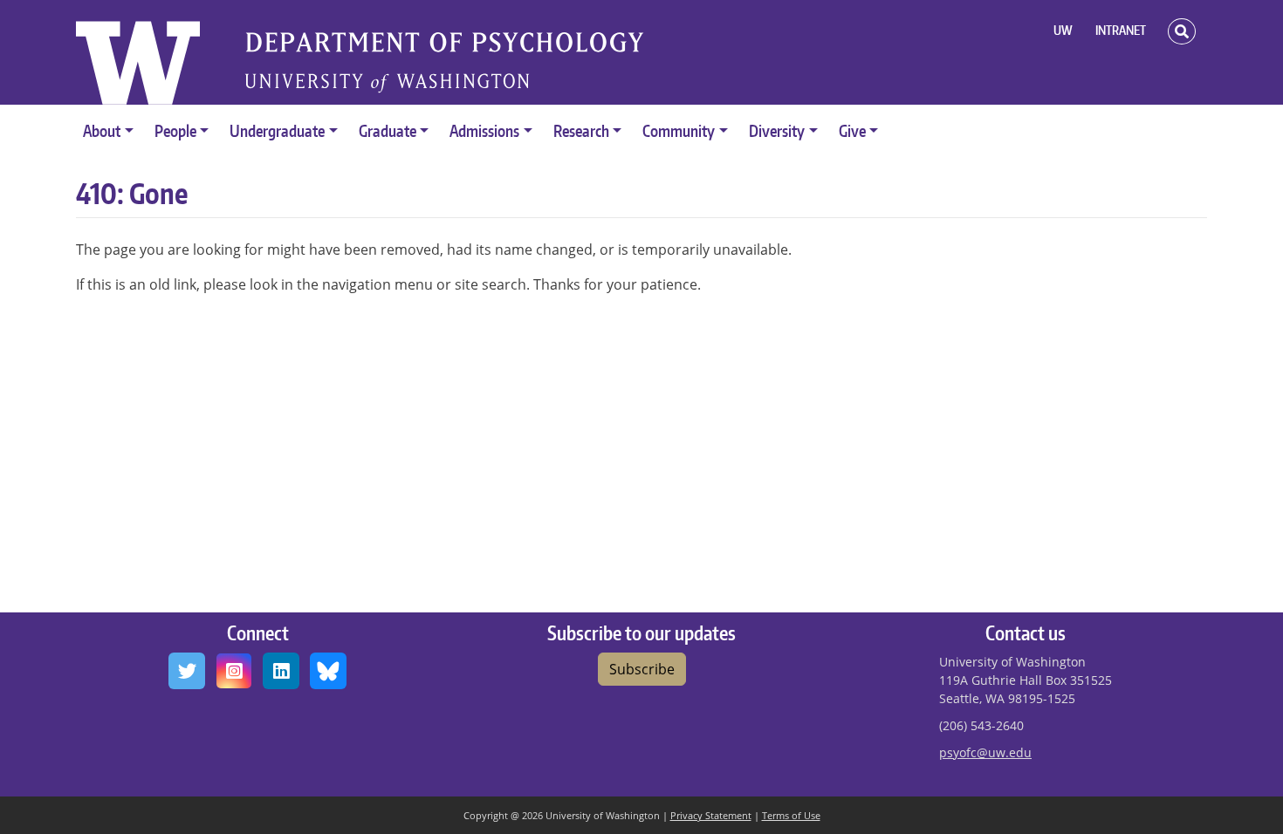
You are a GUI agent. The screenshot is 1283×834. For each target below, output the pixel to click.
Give (852, 130)
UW (1063, 30)
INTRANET (1120, 30)
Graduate (387, 130)
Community (678, 130)
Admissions (484, 130)
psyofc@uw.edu (985, 752)
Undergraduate (277, 130)
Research (581, 130)
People (175, 130)
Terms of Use (791, 815)
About (101, 130)
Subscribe (642, 669)
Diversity (777, 130)
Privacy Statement (710, 815)
